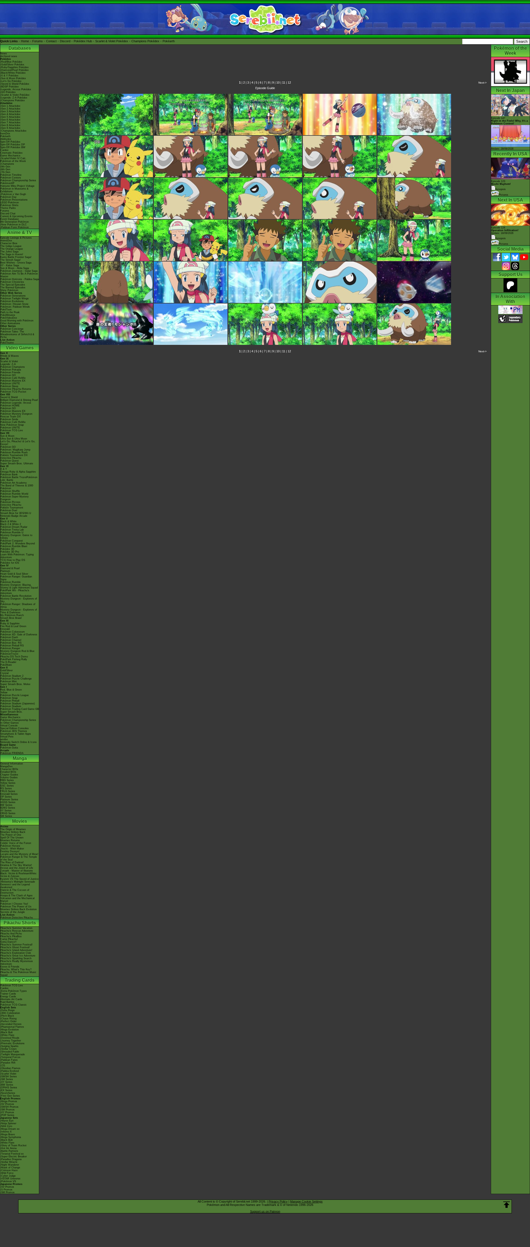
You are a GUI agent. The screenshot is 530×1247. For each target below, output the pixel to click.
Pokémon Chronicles (12, 282)
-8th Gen (5, 169)
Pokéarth (169, 41)
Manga (20, 758)
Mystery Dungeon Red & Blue (17, 651)
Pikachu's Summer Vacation (16, 928)
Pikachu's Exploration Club (15, 953)
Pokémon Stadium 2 (11, 676)
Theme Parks (8, 208)
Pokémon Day (8, 197)
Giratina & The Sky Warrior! (16, 865)
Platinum (5, 571)
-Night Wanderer (9, 1164)
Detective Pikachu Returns (15, 389)
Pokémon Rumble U (11, 532)
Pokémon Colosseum (12, 631)
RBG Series (7, 780)
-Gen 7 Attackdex (10, 122)
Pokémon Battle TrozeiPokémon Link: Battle (18, 478)
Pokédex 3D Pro (9, 551)
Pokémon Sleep (9, 386)
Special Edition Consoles (14, 728)
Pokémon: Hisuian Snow (14, 304)
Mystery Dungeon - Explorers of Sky (18, 600)
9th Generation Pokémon (14, 221)
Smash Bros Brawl (11, 618)
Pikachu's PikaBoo (11, 936)
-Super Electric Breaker (13, 1156)
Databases (20, 48)
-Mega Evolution (9, 1029)
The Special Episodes (12, 284)
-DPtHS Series (8, 1087)
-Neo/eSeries (7, 1093)
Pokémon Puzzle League (14, 695)
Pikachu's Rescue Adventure (16, 930)
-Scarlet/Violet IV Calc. (13, 158)
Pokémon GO (8, 375)
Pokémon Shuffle (10, 491)
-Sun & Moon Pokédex (13, 78)
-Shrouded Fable (9, 1051)
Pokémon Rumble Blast (13, 546)
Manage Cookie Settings (306, 1201)
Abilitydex (5, 139)
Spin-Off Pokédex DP (12, 144)
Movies (19, 821)
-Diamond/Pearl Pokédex (14, 70)
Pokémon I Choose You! (14, 903)
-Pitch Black (7, 1015)
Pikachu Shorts (20, 922)
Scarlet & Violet (9, 361)
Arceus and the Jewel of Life (16, 868)
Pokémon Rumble (10, 582)
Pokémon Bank (9, 474)
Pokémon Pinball (9, 700)
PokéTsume (7, 342)
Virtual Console (9, 725)
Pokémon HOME (10, 405)
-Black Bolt (6, 1032)
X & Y (3, 469)
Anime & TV (19, 232)
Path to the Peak (10, 312)
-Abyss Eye (7, 1120)
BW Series (6, 805)
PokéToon (6, 309)
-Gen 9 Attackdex (10, 128)
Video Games (20, 347)
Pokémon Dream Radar (13, 527)
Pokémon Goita (9, 747)
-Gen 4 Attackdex (10, 114)
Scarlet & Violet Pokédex (111, 41)
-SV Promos (7, 1104)
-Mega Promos (8, 1101)
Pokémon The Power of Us (15, 906)
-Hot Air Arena (8, 1148)
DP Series (6, 796)
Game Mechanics (10, 155)
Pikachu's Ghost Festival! (15, 947)
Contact (51, 41)
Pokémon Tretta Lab (12, 529)
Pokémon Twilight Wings (14, 298)
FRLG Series (7, 791)
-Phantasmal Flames (12, 1026)
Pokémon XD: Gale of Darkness (18, 634)
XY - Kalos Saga (9, 265)
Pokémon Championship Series (18, 180)
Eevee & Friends (9, 966)
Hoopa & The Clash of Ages (16, 895)
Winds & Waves (9, 356)
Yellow (3, 692)
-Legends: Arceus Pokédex (15, 89)
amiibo (4, 739)
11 (283, 82)
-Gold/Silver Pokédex (12, 64)
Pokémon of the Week (13, 161)
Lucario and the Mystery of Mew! (19, 854)
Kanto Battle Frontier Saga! (15, 257)
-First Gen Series (10, 1095)
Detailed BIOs (8, 772)
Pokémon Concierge (11, 328)
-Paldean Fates (9, 1060)
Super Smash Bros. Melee (15, 684)
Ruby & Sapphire (10, 623)
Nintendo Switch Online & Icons (18, 742)
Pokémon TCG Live (11, 430)
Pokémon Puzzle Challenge (16, 678)
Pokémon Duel (8, 510)
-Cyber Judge (8, 1175)
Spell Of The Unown (11, 837)
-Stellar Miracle (8, 1162)
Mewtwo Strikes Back (12, 832)
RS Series (6, 788)
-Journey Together (10, 1040)
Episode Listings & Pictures (16, 237)
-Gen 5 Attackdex (10, 117)
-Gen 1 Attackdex (10, 106)
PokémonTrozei (9, 653)
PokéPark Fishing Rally (13, 659)
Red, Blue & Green (11, 689)
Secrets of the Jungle (12, 912)
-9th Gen (5, 166)
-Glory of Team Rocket (13, 1145)
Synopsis (500, 238)
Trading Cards (20, 980)
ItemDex (5, 133)
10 (278, 82)
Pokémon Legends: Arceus (15, 402)
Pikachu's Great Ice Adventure (17, 955)
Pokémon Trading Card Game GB (19, 709)
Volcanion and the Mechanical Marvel (17, 899)
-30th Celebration (10, 1013)
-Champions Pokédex (12, 100)
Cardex (4, 150)
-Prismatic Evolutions (12, 1043)
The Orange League (11, 248)
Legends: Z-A (8, 364)
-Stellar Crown (8, 1049)
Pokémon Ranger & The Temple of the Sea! (18, 858)
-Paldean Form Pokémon (14, 227)
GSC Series (7, 785)
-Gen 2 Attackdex (10, 108)
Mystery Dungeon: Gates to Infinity (16, 536)
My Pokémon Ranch (12, 615)
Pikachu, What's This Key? (15, 969)
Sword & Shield (9, 397)
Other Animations (10, 323)
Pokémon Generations (13, 295)
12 (289, 82)
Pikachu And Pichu (11, 933)
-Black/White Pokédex (13, 72)
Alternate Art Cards (11, 999)
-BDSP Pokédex (9, 86)
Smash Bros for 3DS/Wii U (15, 513)
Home (25, 41)
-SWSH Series (8, 1076)
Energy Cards (8, 996)
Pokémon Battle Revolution (15, 596)
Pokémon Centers (10, 177)
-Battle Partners (9, 1151)
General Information (11, 763)
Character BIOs (9, 769)
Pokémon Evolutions (12, 301)
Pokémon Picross (10, 502)
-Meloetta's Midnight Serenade (17, 881)
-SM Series (6, 1079)
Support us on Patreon (265, 1211)
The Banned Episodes (12, 287)
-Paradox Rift (7, 1062)
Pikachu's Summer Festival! (16, 944)
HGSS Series (7, 802)
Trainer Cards (8, 993)
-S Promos (6, 1189)
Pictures (503, 194)
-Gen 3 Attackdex (10, 111)
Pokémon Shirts (9, 205)
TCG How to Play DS (12, 560)
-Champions (7, 163)
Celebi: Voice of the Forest (15, 843)
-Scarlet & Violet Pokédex (15, 95)
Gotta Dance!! (8, 941)
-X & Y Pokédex (9, 75)
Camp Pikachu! (9, 939)
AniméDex (6, 240)
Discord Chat (7, 213)
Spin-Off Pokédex (10, 141)
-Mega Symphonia (10, 1137)
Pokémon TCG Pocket (13, 391)
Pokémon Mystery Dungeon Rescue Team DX (16, 415)
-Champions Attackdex (13, 130)
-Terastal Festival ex (12, 1153)
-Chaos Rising (8, 1018)
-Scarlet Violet (8, 1073)
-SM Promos (7, 1109)
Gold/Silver (6, 670)
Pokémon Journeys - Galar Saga (19, 271)
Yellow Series (7, 783)
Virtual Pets (7, 736)
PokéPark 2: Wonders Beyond (17, 543)
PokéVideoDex (8, 317)
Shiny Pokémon (9, 290)
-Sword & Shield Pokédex (14, 83)
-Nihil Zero (6, 1126)
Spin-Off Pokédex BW (12, 147)
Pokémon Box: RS (11, 642)
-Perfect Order (8, 1021)
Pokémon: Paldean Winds (15, 306)
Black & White (8, 521)
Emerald (5, 629)
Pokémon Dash (9, 637)
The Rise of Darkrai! (12, 862)
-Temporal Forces (10, 1057)
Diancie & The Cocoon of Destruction (14, 891)
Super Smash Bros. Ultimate (16, 463)
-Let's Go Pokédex (11, 81)
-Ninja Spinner (8, 1123)
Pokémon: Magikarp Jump (15, 449)
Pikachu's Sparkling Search (15, 958)
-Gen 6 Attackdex (10, 119)
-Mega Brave (7, 1134)
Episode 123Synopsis (501, 185)
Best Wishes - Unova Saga (15, 262)
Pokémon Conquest (11, 540)
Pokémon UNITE (10, 383)
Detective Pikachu (10, 458)
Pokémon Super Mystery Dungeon (14, 498)
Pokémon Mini (8, 681)
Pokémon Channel (10, 640)
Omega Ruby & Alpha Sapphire (18, 471)
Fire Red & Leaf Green (13, 626)
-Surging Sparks (9, 1046)
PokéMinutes (7, 315)
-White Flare (7, 1035)
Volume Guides (9, 777)
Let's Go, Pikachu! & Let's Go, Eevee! (17, 443)
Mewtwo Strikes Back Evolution (18, 909)
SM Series (6, 816)
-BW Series (6, 1084)
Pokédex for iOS (9, 562)
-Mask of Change (10, 1167)
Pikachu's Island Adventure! (16, 950)
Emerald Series (9, 794)
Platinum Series (9, 799)
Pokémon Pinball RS (12, 645)
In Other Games (9, 722)
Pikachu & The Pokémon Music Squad (18, 973)
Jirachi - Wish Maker (12, 848)
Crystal (4, 673)
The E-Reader (8, 662)
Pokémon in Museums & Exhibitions (14, 190)
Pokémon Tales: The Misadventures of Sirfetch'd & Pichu (17, 334)
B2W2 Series (7, 807)
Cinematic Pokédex (11, 152)
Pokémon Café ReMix (13, 378)
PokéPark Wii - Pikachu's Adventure (14, 592)
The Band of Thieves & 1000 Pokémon (16, 487)
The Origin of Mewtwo (13, 829)
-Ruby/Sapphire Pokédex (14, 67)
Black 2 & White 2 (10, 524)
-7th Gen (5, 172)
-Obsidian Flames (10, 1068)
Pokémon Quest (9, 460)
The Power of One (10, 834)
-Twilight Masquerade (12, 1054)
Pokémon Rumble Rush (14, 452)
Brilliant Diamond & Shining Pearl (19, 400)
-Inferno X (6, 1131)
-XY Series (6, 1082)
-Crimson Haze (9, 1170)
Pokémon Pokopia (10, 369)
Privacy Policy (278, 1201)
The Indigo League (11, 246)
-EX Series (6, 1090)
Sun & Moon (7, 436)
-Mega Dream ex (10, 1129)
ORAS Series (7, 813)
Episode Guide (265, 88)
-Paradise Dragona (11, 1159)
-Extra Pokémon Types (13, 991)
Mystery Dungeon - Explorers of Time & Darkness (18, 611)
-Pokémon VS (8, 1181)
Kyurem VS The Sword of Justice (19, 879)
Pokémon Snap (9, 698)
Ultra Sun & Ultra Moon (13, 438)
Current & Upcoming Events (16, 216)
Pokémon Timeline (11, 175)
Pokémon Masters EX (12, 380)
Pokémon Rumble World (14, 493)
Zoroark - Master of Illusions (16, 870)
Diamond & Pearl (10, 568)
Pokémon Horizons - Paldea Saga (19, 279)
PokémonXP (7, 183)
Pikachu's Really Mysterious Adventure (16, 962)
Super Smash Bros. (11, 711)
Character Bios (8, 243)
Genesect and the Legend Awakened (15, 886)
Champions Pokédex (145, 41)
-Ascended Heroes (11, 1024)
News (3, 53)
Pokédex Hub (83, 41)
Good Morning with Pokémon (16, 320)
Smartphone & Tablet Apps (15, 733)
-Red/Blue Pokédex (11, 61)
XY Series (6, 810)
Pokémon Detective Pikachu (16, 917)
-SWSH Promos (9, 1106)
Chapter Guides (9, 774)
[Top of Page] (506, 1204)
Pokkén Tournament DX (14, 455)
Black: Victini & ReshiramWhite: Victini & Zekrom (18, 875)
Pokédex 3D (7, 549)
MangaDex (6, 766)
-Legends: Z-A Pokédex (13, 97)
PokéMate (6, 665)
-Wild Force (7, 1173)
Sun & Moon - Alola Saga (14, 268)
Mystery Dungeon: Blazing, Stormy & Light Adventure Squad (19, 586)
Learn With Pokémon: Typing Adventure (17, 556)
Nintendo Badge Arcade (13, 516)
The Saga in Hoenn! (11, 254)
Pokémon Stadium (10, 706)
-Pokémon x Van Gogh (13, 194)
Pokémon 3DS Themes (13, 731)
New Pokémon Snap (12, 424)
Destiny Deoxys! (10, 851)
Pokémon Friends (10, 372)
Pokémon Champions (12, 367)
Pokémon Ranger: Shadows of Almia (17, 605)
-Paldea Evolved (9, 1071)
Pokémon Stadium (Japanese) (17, 703)
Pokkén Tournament (11, 507)
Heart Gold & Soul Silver (14, 573)
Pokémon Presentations (14, 199)
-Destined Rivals (9, 1037)
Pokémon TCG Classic (13, 1004)
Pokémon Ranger (10, 648)
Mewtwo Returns (10, 840)
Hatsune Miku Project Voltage (17, 186)
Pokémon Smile (9, 419)
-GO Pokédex (8, 92)
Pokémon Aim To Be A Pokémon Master (19, 275)
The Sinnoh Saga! (10, 260)
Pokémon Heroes (10, 845)
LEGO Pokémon (9, 202)
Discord (65, 41)
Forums (37, 41)
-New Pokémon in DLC (13, 224)
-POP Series (7, 1115)
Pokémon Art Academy (13, 482)
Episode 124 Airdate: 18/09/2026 (504, 230)
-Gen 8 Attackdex (10, 125)
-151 (2, 1065)
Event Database (9, 219)
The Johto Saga (9, 251)
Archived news (8, 56)
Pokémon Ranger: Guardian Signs (16, 578)
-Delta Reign (7, 1010)
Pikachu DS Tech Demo (14, 656)
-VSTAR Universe (10, 1178)
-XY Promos (7, 1112)
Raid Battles (7, 1002)
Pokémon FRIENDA (11, 753)
